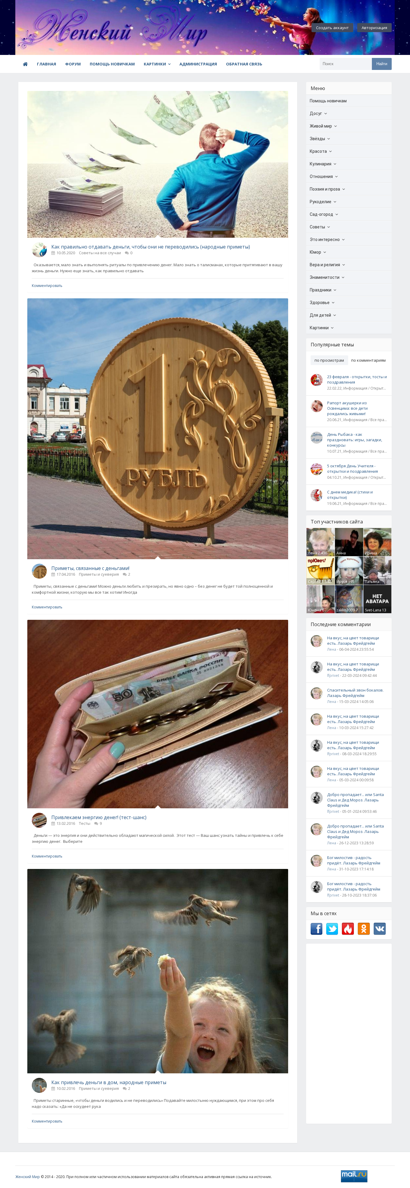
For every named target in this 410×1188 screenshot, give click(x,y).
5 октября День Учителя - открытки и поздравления (352, 468)
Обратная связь (244, 64)
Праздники (320, 290)
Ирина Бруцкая (372, 555)
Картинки (155, 64)
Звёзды (317, 138)
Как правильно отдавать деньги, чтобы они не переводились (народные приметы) (150, 247)
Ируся (341, 581)
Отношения (321, 176)
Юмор (315, 252)
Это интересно (325, 239)
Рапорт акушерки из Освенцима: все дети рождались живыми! (347, 408)
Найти (381, 64)
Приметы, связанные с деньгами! (90, 568)
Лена (312, 553)
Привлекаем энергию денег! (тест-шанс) (98, 817)
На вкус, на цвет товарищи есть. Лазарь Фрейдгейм (353, 640)
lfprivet (333, 675)
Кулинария (320, 163)
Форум (73, 64)
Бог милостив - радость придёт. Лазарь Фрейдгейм (353, 860)
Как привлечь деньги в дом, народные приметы (108, 1082)
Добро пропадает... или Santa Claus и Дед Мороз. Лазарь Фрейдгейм (355, 800)
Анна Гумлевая (344, 555)
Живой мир (321, 126)
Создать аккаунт (332, 27)
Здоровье (320, 302)
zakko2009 (345, 610)
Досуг (316, 113)
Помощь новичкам (112, 64)
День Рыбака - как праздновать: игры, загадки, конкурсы (354, 440)
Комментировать (47, 285)
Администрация (198, 64)
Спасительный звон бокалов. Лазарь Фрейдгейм (355, 692)
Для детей (320, 315)
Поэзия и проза (325, 189)
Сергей (314, 581)
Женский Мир (27, 1176)
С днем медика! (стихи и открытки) (350, 494)
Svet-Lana (373, 610)
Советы (317, 227)
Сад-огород (321, 214)
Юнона (314, 610)
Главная (46, 64)
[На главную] (48, 28)
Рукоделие (320, 201)
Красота (318, 151)
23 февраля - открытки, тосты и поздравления (357, 379)
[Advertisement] (349, 1034)
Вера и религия (325, 264)
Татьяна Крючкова (374, 584)
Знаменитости (324, 277)
